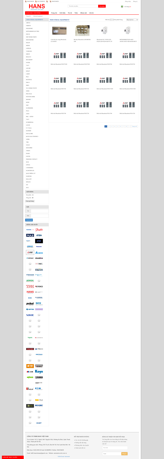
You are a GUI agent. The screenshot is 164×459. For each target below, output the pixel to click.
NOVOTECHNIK (30, 96)
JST (27, 184)
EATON (28, 156)
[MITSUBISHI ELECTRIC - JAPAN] (30, 252)
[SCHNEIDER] (30, 337)
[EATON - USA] (39, 388)
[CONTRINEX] (39, 309)
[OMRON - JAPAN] (30, 246)
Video (76, 13)
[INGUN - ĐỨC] (39, 275)
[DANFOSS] (39, 229)
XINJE (27, 91)
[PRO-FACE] (30, 241)
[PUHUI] (30, 303)
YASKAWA (29, 51)
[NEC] (30, 326)
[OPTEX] (30, 309)
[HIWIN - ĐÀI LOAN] (30, 280)
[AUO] (39, 315)
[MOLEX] (30, 360)
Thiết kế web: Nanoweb (64, 456)
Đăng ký (135, 1)
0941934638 (30, 1)
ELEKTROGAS (30, 170)
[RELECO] (39, 394)
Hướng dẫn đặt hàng (80, 442)
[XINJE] (30, 315)
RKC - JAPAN (29, 116)
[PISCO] (39, 349)
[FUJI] (39, 269)
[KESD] (39, 366)
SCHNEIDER (29, 108)
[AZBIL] (30, 417)
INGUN (28, 42)
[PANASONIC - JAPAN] (39, 246)
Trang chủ (54, 13)
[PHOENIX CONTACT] (39, 377)
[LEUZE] (30, 411)
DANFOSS (29, 176)
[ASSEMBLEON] (39, 258)
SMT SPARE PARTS (31, 37)
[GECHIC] (30, 405)
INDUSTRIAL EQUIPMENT (38, 16)
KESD (27, 102)
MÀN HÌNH (29, 148)
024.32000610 (41, 1)
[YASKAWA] (30, 229)
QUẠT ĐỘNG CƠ (30, 173)
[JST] (39, 360)
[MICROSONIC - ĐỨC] (30, 275)
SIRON (28, 54)
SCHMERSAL (30, 122)
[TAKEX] (30, 349)
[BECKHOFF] (30, 423)
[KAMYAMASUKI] (39, 332)
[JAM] (30, 371)
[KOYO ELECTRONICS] (39, 371)
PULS (27, 111)
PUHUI (28, 153)
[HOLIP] (30, 388)
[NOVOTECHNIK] (39, 383)
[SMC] (30, 298)
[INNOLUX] (39, 320)
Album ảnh (83, 13)
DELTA (28, 34)
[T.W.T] (39, 292)
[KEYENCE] (39, 286)
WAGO (28, 145)
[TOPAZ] (30, 269)
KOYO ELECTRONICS (32, 136)
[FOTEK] (39, 280)
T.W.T (27, 65)
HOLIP (28, 71)
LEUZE (28, 125)
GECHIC (28, 68)
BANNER (28, 130)
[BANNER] (39, 411)
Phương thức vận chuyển (82, 445)
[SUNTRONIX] (39, 417)
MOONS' (28, 99)
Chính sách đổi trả (80, 448)
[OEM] (30, 394)
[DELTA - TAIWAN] (39, 252)
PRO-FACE (29, 94)
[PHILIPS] (30, 263)
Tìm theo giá (29, 220)
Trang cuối (134, 126)
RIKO (27, 85)
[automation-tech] (37, 7)
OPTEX (28, 165)
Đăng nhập (128, 1)
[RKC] (39, 337)
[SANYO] (30, 332)
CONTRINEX (29, 167)
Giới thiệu (62, 13)
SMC (27, 105)
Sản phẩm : (30, 195)
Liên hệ (91, 13)
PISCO (28, 82)
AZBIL (28, 139)
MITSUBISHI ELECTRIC (32, 31)
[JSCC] (30, 354)
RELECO (28, 57)
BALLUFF (29, 179)
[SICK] (39, 303)
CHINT (28, 74)
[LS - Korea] (30, 343)
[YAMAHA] (39, 263)
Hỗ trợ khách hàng (81, 436)
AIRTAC (28, 22)
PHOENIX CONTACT (31, 159)
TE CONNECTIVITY (31, 88)
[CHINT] (39, 423)
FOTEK (28, 62)
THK (27, 142)
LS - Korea (29, 128)
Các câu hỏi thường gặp (81, 440)
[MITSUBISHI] (39, 326)
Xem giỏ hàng (30, 201)
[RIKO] (30, 400)
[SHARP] (30, 320)
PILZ (27, 76)
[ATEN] (39, 235)
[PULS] (30, 235)
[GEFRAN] (39, 354)
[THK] (30, 286)
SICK (27, 162)
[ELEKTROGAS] (30, 258)
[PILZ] (39, 400)
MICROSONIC (30, 40)
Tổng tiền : (29, 197)
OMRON (28, 25)
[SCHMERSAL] (39, 298)
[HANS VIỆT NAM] (30, 292)
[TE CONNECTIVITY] (30, 366)
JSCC (27, 187)
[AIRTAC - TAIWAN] (39, 241)
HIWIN (28, 45)
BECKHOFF (29, 59)
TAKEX (28, 150)
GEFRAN (28, 48)
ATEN (27, 113)
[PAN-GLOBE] (39, 343)
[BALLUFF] (30, 383)
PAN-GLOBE (29, 133)
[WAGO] (30, 377)
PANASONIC (29, 28)
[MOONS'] (39, 405)
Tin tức (70, 13)
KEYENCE (29, 79)
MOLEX (28, 182)
